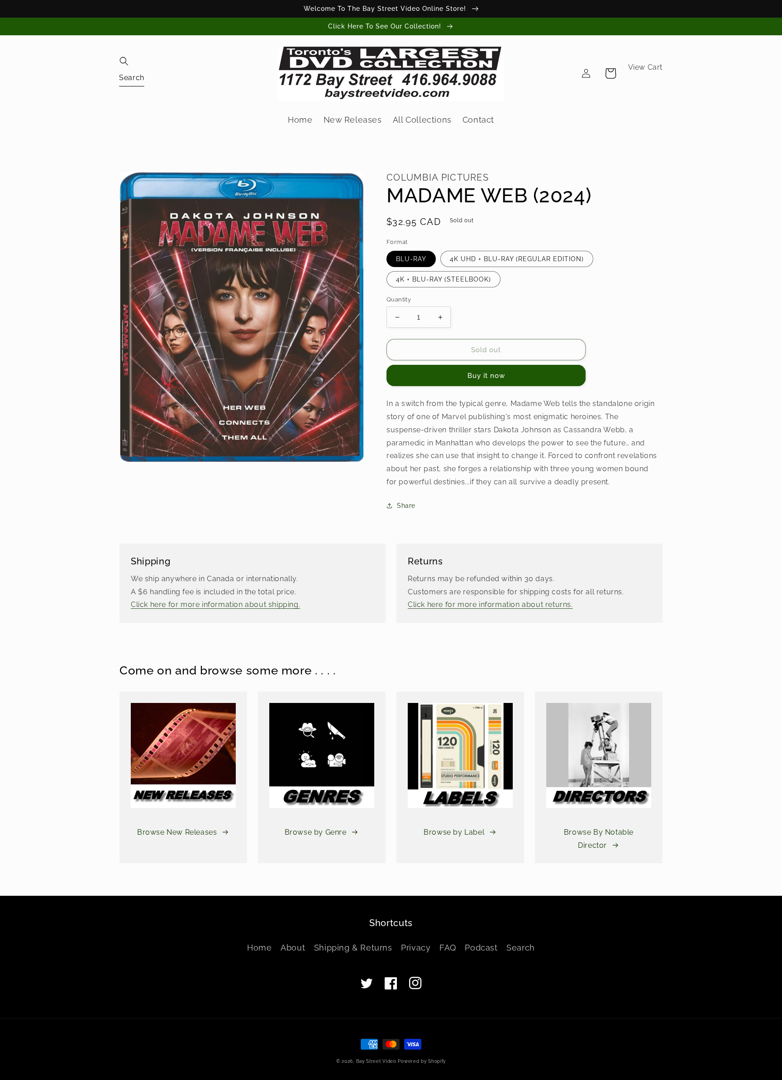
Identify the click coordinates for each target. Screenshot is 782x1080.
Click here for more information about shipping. (215, 604)
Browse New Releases (177, 832)
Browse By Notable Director (599, 839)
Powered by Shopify (422, 1061)
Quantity (398, 299)
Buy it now (486, 376)
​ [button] (131, 77)
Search (520, 947)
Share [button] (406, 505)
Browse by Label (454, 832)
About (293, 947)
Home (259, 947)
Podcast (481, 947)
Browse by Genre (316, 832)
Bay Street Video (376, 1061)
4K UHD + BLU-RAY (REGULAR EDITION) (517, 259)
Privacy (415, 947)
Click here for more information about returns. (490, 604)
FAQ (447, 947)
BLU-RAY (411, 259)
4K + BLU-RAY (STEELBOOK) (443, 279)
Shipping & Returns (353, 947)
